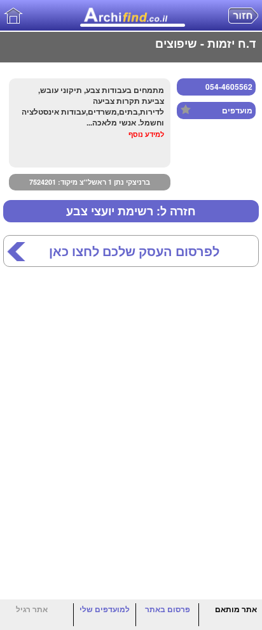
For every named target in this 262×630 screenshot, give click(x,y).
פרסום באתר (167, 609)
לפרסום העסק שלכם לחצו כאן (134, 251)
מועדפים (237, 110)
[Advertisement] (131, 423)
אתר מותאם (236, 609)
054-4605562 (228, 86)
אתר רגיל (32, 609)
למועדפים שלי (104, 609)
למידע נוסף (146, 134)
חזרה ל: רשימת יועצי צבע (131, 211)
